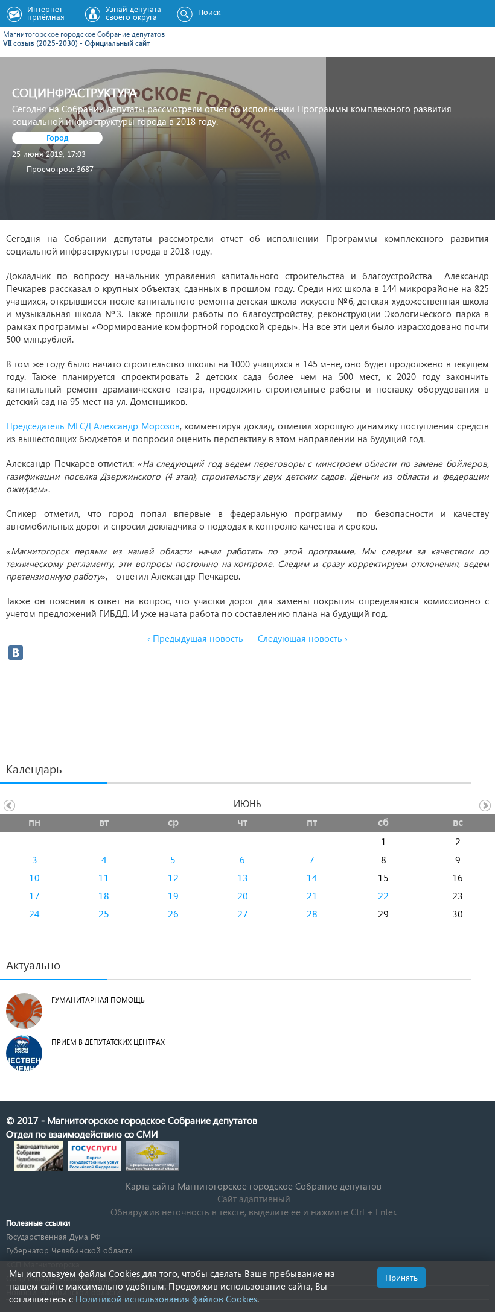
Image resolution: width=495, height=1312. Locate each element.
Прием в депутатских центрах (108, 1042)
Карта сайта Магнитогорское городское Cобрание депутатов (254, 1186)
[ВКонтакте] (15, 652)
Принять (401, 1277)
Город (57, 137)
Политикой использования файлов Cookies (166, 1299)
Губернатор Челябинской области (69, 1250)
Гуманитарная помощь (98, 999)
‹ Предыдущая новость (195, 638)
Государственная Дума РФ (53, 1236)
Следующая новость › (303, 638)
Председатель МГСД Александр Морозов (93, 426)
